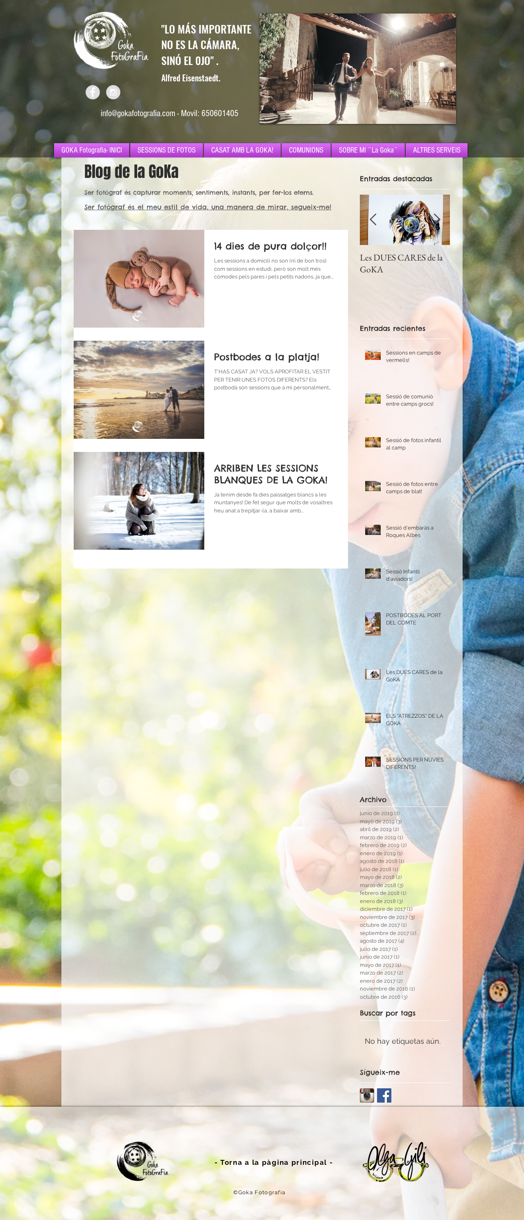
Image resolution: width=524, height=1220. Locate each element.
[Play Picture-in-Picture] (431, 113)
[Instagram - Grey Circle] (113, 92)
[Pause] (270, 113)
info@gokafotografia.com (138, 113)
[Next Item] (436, 219)
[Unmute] (284, 113)
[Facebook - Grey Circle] (93, 92)
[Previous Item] (373, 219)
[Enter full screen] (445, 113)
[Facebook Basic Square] (384, 1095)
